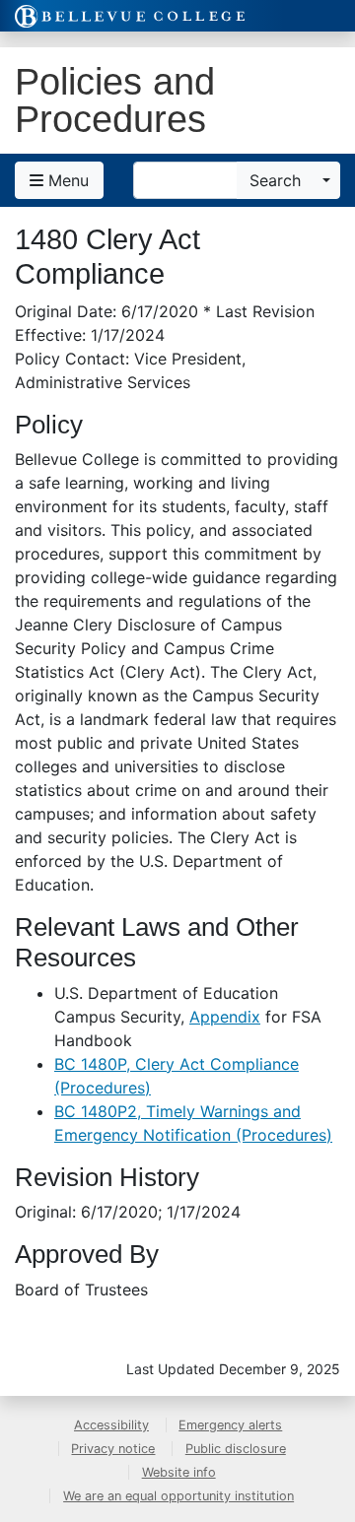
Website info (179, 1472)
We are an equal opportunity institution (178, 1496)
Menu (66, 180)
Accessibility (111, 1425)
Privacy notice (113, 1448)
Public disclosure (235, 1448)
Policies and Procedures (115, 100)
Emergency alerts (230, 1425)
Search (275, 180)
